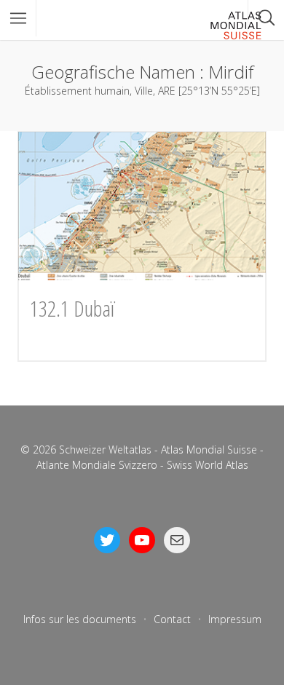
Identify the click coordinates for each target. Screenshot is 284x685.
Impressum (234, 619)
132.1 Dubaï (72, 308)
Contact (172, 619)
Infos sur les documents (79, 619)
